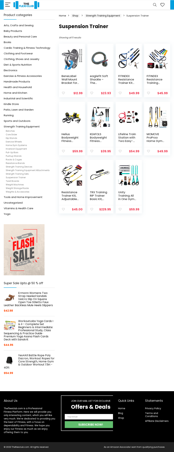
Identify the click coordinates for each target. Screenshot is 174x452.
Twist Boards (12, 181)
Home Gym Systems (16, 145)
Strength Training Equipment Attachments (28, 170)
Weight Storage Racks (17, 188)
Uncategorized (13, 202)
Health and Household (18, 87)
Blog (120, 413)
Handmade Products (17, 81)
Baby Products (13, 31)
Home (62, 15)
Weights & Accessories (17, 191)
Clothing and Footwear (18, 53)
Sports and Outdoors (17, 121)
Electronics (10, 70)
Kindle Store (11, 104)
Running (9, 115)
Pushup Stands (14, 156)
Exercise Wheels (14, 141)
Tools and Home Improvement (23, 197)
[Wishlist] (162, 5)
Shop (75, 15)
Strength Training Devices (19, 166)
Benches (10, 130)
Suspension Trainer (16, 177)
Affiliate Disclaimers (157, 421)
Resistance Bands (15, 163)
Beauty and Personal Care (20, 36)
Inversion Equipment (16, 148)
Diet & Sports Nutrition (18, 64)
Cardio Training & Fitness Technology (27, 48)
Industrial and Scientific (18, 98)
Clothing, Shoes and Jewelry (21, 59)
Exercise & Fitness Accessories (23, 76)
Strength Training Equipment (22, 126)
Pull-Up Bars (12, 152)
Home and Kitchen (15, 93)
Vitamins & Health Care (18, 208)
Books (7, 42)
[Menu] (8, 4)
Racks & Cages (14, 159)
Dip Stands (11, 138)
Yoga (7, 214)
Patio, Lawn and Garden (19, 109)
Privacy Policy (153, 408)
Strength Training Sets (17, 173)
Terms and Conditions (151, 414)
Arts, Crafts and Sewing (18, 25)
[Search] (155, 4)
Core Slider (11, 134)
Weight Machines (15, 184)
